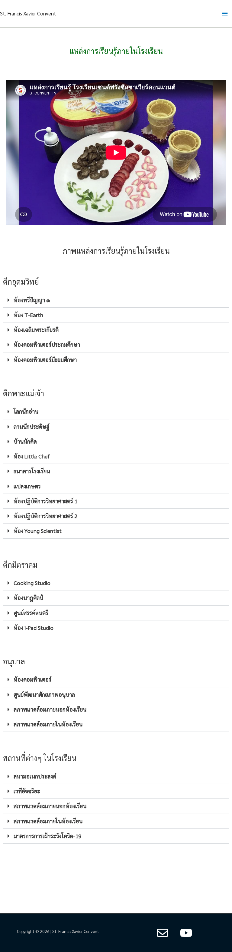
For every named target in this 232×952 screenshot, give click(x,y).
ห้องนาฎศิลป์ (28, 597)
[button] (116, 300)
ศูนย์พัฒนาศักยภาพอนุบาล (44, 694)
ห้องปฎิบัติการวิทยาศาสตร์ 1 (45, 500)
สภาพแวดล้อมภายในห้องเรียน (48, 724)
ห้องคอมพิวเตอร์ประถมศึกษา (47, 344)
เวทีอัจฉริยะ (27, 791)
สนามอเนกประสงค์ (35, 776)
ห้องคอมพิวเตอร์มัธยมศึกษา (45, 359)
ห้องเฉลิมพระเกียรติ (36, 329)
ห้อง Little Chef (32, 456)
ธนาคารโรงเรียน (32, 471)
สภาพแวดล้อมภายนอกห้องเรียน (50, 709)
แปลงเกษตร (27, 486)
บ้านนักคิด (25, 441)
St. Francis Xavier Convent (28, 13)
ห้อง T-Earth (28, 314)
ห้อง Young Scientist (38, 530)
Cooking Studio (32, 582)
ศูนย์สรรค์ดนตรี (31, 612)
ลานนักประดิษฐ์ (31, 426)
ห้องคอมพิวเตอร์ (32, 679)
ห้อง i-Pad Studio (33, 627)
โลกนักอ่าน (26, 411)
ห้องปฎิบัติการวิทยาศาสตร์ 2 (45, 515)
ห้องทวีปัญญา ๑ (32, 299)
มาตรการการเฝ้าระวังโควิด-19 (47, 835)
